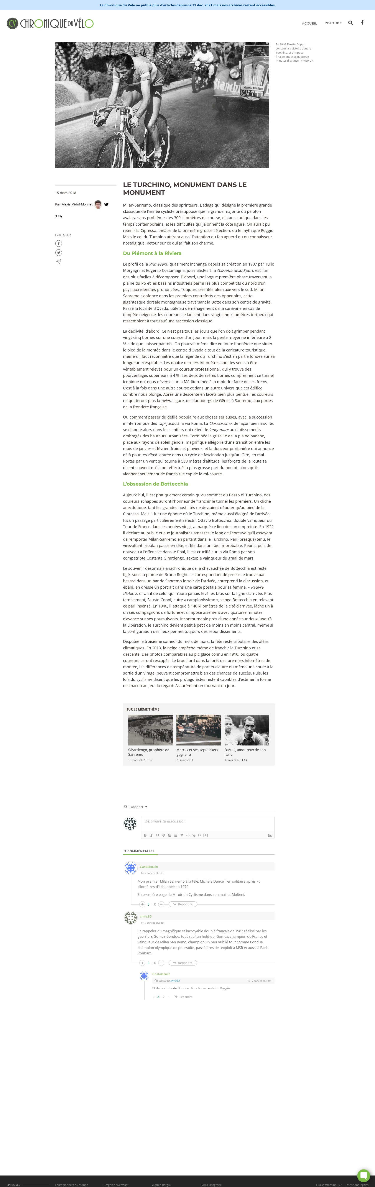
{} (199, 835)
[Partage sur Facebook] (58, 243)
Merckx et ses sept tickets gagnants (197, 752)
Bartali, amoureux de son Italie (245, 752)
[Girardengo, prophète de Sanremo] (150, 730)
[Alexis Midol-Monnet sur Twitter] (106, 204)
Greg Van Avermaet (116, 1185)
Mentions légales (357, 1185)
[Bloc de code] (188, 835)
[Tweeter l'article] (58, 252)
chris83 (174, 981)
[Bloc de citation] (182, 835)
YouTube (333, 23)
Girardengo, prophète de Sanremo (148, 752)
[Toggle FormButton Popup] (363, 1175)
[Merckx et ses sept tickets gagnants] (198, 730)
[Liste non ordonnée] (176, 835)
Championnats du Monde (71, 1185)
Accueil (309, 23)
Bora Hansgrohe (211, 1185)
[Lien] (194, 835)
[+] (205, 835)
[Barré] (164, 835)
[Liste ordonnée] (170, 835)
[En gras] (145, 835)
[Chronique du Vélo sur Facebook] (362, 23)
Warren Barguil (161, 1185)
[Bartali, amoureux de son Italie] (247, 730)
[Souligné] (158, 835)
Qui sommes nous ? (329, 1185)
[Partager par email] (58, 261)
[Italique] (151, 835)
